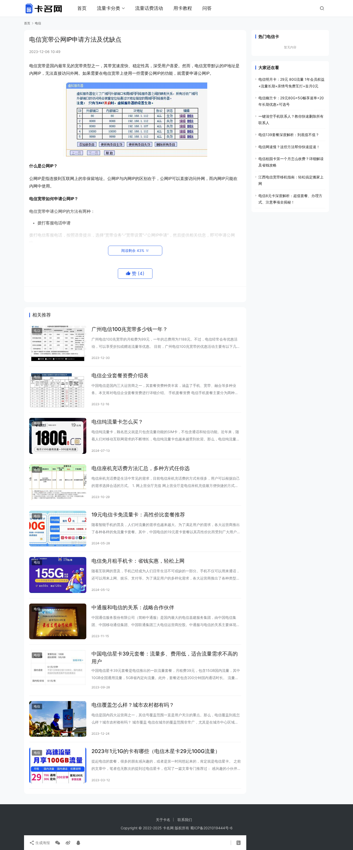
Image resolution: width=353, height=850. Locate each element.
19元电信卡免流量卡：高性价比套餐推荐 (138, 514)
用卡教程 (182, 8)
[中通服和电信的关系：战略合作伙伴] (57, 621)
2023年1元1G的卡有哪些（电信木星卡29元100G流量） (155, 751)
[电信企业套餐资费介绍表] (57, 389)
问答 (207, 8)
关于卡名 (163, 819)
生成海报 (42, 842)
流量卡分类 (108, 8)
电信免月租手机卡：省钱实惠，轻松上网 (138, 561)
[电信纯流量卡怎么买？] (57, 436)
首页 (82, 8)
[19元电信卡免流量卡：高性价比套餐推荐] (57, 528)
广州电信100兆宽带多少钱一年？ (129, 329)
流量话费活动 (149, 8)
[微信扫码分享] (57, 842)
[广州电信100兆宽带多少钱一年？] (57, 343)
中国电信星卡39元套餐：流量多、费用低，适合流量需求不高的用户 (164, 657)
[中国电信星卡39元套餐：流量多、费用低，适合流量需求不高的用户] (57, 668)
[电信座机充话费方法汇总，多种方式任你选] (57, 482)
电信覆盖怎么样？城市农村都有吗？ (132, 705)
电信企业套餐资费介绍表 (119, 375)
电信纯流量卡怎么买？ (117, 422)
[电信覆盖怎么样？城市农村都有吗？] (57, 719)
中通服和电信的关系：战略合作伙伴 (132, 607)
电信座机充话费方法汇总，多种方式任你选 (140, 468)
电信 (37, 331)
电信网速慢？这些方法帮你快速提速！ (289, 147)
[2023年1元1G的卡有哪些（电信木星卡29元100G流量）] (57, 765)
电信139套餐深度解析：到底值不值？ (288, 134)
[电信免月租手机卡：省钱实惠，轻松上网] (57, 575)
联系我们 (185, 819)
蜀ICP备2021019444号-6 (211, 828)
